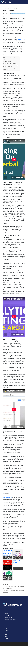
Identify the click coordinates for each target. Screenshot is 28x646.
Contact (7, 615)
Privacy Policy (8, 617)
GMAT (6, 630)
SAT (6, 632)
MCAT (6, 634)
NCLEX (6, 638)
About (6, 613)
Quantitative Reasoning (9, 68)
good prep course (7, 497)
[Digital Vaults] (8, 2)
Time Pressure (7, 61)
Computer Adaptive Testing (10, 63)
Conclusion (6, 69)
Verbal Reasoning (8, 66)
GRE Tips (6, 584)
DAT (6, 636)
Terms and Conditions (10, 619)
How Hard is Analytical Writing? (11, 64)
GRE (6, 628)
